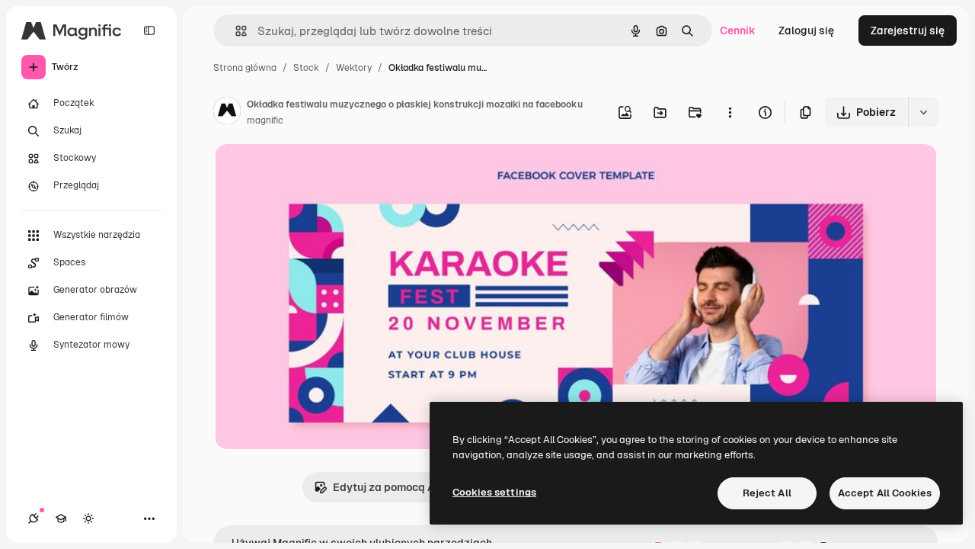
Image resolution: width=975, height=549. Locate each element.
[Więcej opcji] (729, 112)
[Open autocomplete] (235, 31)
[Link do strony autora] (227, 113)
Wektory (354, 68)
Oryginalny (320, 173)
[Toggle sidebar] (149, 30)
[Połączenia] (33, 518)
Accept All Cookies (885, 492)
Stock (306, 68)
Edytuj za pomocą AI (385, 487)
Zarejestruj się (908, 30)
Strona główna (245, 68)
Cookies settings (494, 492)
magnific (265, 120)
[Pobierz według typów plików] (923, 112)
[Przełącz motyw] (88, 518)
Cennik (738, 30)
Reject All (767, 492)
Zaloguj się (806, 30)
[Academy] (61, 518)
